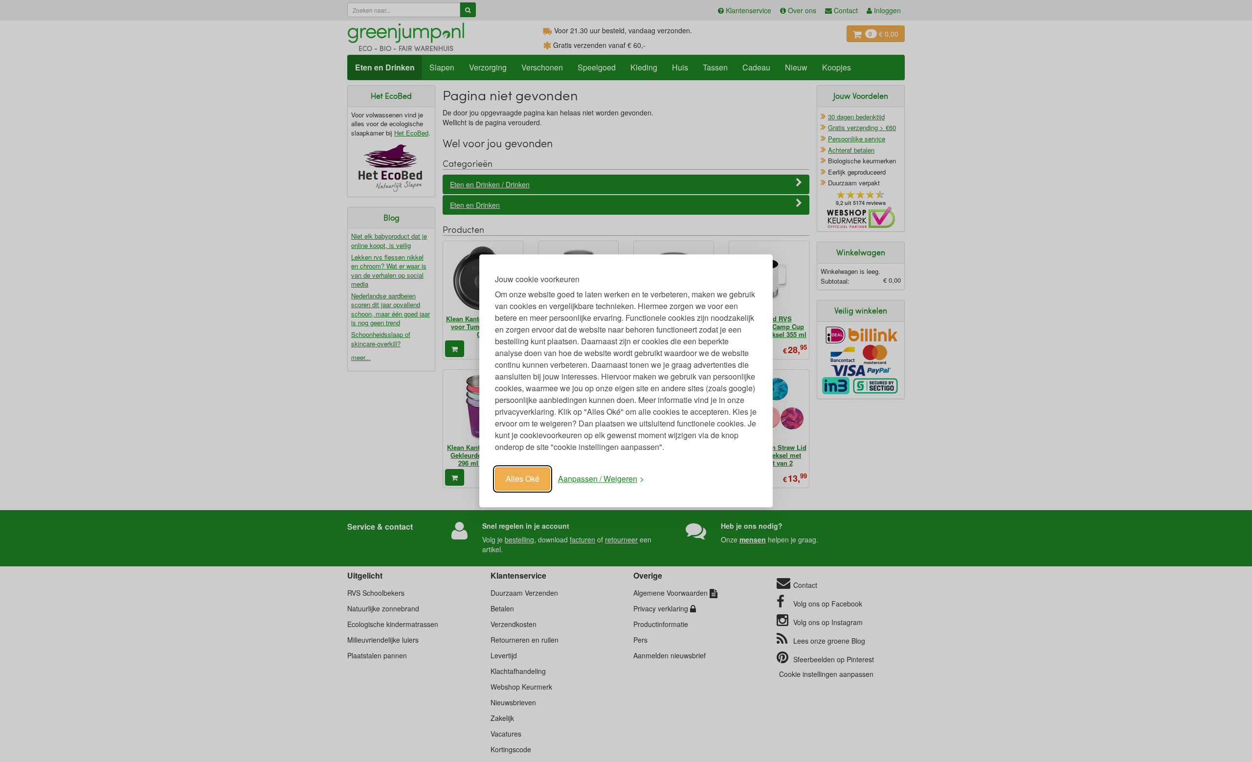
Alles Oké (522, 478)
